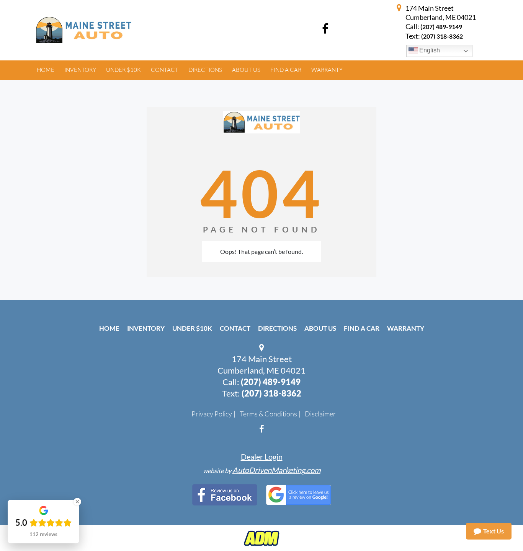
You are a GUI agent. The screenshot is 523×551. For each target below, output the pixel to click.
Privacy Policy (211, 414)
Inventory (146, 328)
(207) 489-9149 (441, 26)
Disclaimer (320, 414)
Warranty (405, 328)
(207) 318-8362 (271, 393)
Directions (277, 328)
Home (109, 328)
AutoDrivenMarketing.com (276, 470)
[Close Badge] (77, 501)
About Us (320, 328)
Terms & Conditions (268, 414)
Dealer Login (262, 456)
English (429, 50)
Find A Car (361, 328)
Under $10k (192, 328)
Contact (235, 328)
